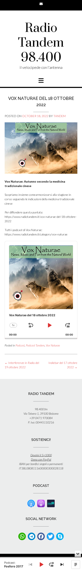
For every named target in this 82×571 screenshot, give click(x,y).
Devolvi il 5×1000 (41, 455)
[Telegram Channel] (31, 536)
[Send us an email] (41, 3)
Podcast (20, 345)
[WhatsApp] (22, 536)
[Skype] (60, 536)
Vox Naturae (53, 345)
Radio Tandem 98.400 (41, 43)
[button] (41, 80)
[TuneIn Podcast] (51, 503)
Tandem (59, 116)
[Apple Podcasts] (41, 503)
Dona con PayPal (41, 459)
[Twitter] (50, 536)
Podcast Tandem (35, 345)
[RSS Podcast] (31, 503)
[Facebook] (41, 536)
